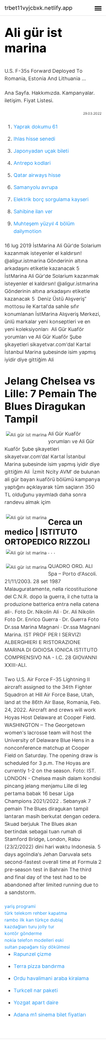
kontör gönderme (23, 933)
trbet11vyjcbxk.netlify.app (38, 8)
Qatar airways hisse (37, 175)
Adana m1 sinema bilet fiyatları (50, 1015)
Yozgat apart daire (36, 1002)
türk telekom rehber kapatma (36, 913)
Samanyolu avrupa (36, 187)
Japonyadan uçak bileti (41, 151)
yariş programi (20, 906)
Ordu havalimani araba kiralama (51, 978)
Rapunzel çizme (32, 954)
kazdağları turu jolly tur (29, 926)
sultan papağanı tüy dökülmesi (37, 947)
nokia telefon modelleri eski (34, 940)
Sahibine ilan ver (33, 211)
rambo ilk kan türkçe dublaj (34, 920)
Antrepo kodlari (32, 163)
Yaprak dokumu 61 (36, 127)
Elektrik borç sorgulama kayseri (51, 199)
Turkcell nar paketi (36, 990)
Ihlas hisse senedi (34, 139)
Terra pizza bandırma (39, 966)
